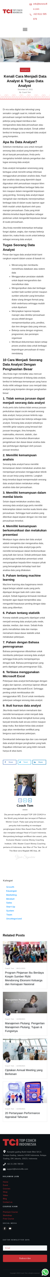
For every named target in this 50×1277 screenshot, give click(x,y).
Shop (5, 1192)
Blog (5, 1199)
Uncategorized (14, 918)
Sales (9, 902)
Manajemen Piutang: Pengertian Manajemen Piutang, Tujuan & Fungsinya (25, 1027)
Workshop (7, 1215)
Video (5, 1195)
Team (9, 914)
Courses (6, 1188)
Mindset (10, 898)
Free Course (8, 1219)
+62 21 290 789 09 (15, 1164)
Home (5, 1182)
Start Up (10, 906)
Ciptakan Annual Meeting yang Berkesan (25, 1059)
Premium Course (10, 1212)
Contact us (7, 1202)
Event (5, 1185)
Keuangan (11, 890)
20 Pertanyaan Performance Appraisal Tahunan (25, 1102)
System (10, 910)
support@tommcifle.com (17, 1169)
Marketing (11, 894)
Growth (25, 70)
